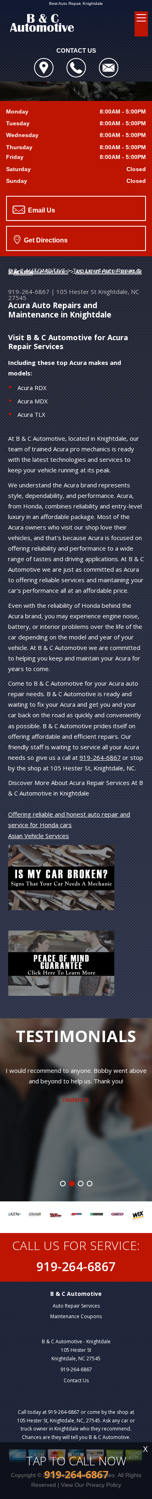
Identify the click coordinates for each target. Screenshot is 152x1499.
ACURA (23, 272)
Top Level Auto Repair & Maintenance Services (74, 270)
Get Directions (45, 240)
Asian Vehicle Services (38, 836)
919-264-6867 (28, 291)
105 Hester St (76, 291)
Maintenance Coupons (76, 1316)
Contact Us (76, 1380)
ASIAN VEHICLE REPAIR (108, 271)
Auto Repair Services (76, 1305)
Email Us (40, 210)
